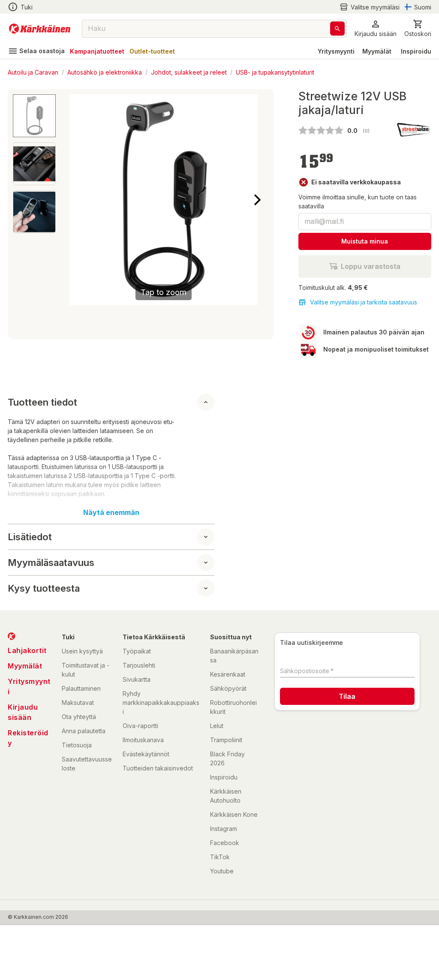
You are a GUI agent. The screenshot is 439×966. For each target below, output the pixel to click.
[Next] (257, 199)
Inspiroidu (416, 51)
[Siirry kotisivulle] (39, 29)
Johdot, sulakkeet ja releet (189, 71)
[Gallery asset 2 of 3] (34, 163)
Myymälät (376, 51)
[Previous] (69, 199)
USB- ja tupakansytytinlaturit (275, 71)
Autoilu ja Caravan (33, 71)
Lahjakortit (27, 650)
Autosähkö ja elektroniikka (104, 71)
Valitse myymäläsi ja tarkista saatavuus (363, 302)
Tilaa (347, 696)
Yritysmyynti (336, 51)
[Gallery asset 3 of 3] (34, 211)
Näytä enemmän (111, 512)
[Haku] (337, 28)
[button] (370, 7)
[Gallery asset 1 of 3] (34, 115)
